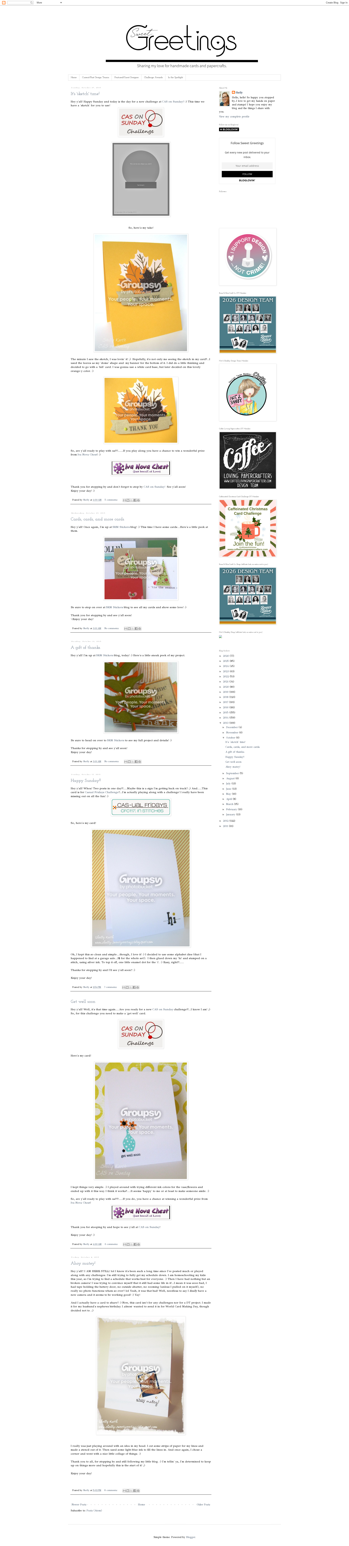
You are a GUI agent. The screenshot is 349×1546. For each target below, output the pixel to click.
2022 (226, 676)
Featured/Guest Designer (127, 77)
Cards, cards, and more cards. (98, 519)
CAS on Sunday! (155, 486)
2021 (226, 681)
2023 (226, 671)
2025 (226, 661)
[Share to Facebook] (135, 500)
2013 (226, 722)
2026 (226, 656)
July (229, 783)
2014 (226, 717)
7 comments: (111, 987)
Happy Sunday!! (86, 781)
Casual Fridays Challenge (102, 792)
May (229, 793)
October (231, 737)
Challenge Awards (153, 77)
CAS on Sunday (162, 1009)
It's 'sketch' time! (85, 94)
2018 (226, 697)
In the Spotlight (175, 77)
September (233, 773)
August (231, 778)
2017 (226, 702)
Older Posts (203, 1504)
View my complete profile (234, 116)
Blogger (190, 1537)
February (232, 809)
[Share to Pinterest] (138, 500)
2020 (226, 686)
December (232, 727)
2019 (226, 692)
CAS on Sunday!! (173, 101)
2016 (226, 707)
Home (74, 77)
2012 (226, 820)
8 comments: (111, 1490)
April (229, 799)
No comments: (112, 628)
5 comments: (111, 499)
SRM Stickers (121, 527)
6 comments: (112, 1244)
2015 (226, 712)
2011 (226, 826)
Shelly (239, 92)
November (232, 732)
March (230, 804)
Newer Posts (79, 1504)
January (231, 814)
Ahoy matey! (83, 1263)
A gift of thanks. (86, 647)
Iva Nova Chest (87, 454)
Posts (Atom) (94, 1510)
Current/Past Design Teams (95, 77)
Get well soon (83, 1002)
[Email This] (124, 500)
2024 (226, 666)
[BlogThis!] (128, 500)
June (229, 788)
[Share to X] (131, 500)
